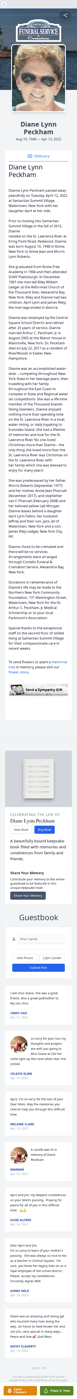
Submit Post (38, 968)
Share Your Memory (28, 896)
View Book (21, 830)
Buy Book (44, 830)
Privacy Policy (26, 1380)
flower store (18, 672)
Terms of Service (50, 1380)
